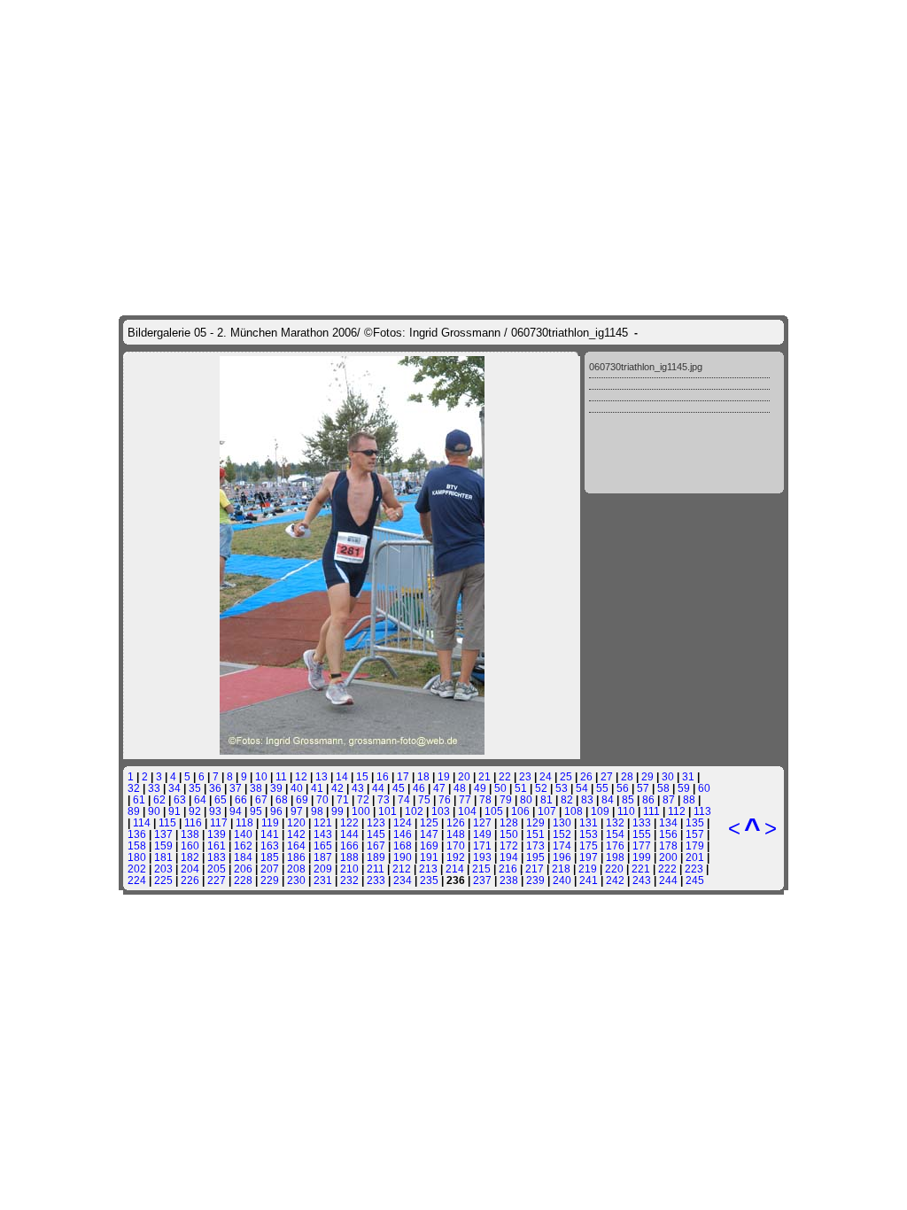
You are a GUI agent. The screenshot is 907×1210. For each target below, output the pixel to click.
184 (243, 857)
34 (174, 788)
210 (349, 868)
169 (429, 845)
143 (323, 834)
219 (587, 868)
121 (323, 822)
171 (482, 845)
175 (588, 845)
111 (651, 811)
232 (349, 880)
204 (190, 868)
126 (455, 822)
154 (615, 834)
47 (439, 788)
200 (668, 857)
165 (323, 845)
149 (482, 834)
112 (677, 811)
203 (163, 868)
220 (614, 868)
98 (317, 811)
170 (455, 845)
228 (243, 880)
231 (323, 880)
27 (607, 776)
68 (281, 799)
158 (137, 845)
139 (216, 834)
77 (465, 799)
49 (480, 788)
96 (276, 811)
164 (296, 845)
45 (398, 788)
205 (216, 868)
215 (481, 868)
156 (668, 834)
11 (281, 776)
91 (174, 811)
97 (297, 811)
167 (376, 845)
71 (343, 799)
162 (243, 845)
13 (321, 776)
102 (414, 811)
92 (195, 811)
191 (429, 857)
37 (235, 788)
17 (403, 776)
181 (163, 857)
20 (464, 776)
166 (349, 845)
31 (688, 776)
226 (190, 880)
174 (562, 845)
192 (455, 857)
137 (163, 834)
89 (134, 811)
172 (509, 845)
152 (562, 834)
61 (139, 799)
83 (587, 799)
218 (561, 868)
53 (561, 788)
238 (509, 880)
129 (535, 822)
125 (429, 822)
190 (402, 857)
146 (402, 834)
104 (467, 811)
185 (269, 857)
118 (244, 822)
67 (261, 799)
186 (296, 857)
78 (485, 799)
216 (508, 868)
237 (482, 880)
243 (641, 880)
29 (647, 776)
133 (641, 822)
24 (545, 776)
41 (317, 788)
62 (159, 799)
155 (641, 834)
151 (535, 834)
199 (641, 857)
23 (525, 776)
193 (482, 857)
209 (323, 868)
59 (684, 788)
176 (615, 845)
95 (256, 811)
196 (562, 857)
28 (627, 776)
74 (404, 799)
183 (216, 857)
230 (296, 880)
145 (376, 834)
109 (600, 811)
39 (276, 788)
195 (535, 857)
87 (669, 799)
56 (622, 788)
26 (586, 776)
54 (582, 788)
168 (402, 845)
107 (547, 811)
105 (494, 811)
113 (702, 811)
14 (342, 776)
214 (455, 868)
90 (154, 811)
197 (588, 857)
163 (269, 845)
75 (424, 799)
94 (235, 811)
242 (615, 880)
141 (269, 834)
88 (689, 799)
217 (534, 868)
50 (500, 788)
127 (482, 822)
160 (190, 845)
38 (256, 788)
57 (643, 788)
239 (535, 880)
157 (695, 834)
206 (243, 868)
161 (216, 845)
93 (215, 811)
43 (358, 788)
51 (521, 788)
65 (220, 799)
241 (588, 880)
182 (190, 857)
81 (546, 799)
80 (526, 799)
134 (668, 822)
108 (573, 811)
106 (520, 811)
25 (566, 776)
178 (668, 845)
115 (167, 822)
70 (322, 799)
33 (154, 788)
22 (505, 776)
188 (349, 857)
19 (444, 776)
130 (562, 822)
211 (375, 868)
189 (376, 857)
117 (219, 822)
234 (402, 880)
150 (509, 834)
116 (193, 822)
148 (455, 834)
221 (641, 868)
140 (243, 834)
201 (695, 857)
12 (301, 776)
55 (602, 788)
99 (337, 811)
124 (402, 822)
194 (509, 857)
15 (362, 776)
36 (215, 788)
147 (429, 834)
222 (667, 868)
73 (383, 799)
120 (296, 822)
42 (337, 788)
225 (163, 880)
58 (663, 788)
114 (142, 822)
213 (428, 868)
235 (429, 880)
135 (695, 822)
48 (460, 788)
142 (296, 834)
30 (668, 776)
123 (376, 822)
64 (200, 799)
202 (137, 868)
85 (628, 799)
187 (323, 857)
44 (378, 788)
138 (190, 834)
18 (423, 776)
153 (588, 834)
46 (419, 788)
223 (694, 868)
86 (648, 799)
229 (269, 880)
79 (506, 799)
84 (607, 799)
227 (216, 880)
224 (137, 880)
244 (668, 880)
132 (615, 822)
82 (567, 799)
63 (180, 799)
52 (541, 788)
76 (444, 799)
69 (302, 799)
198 (615, 857)
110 (626, 811)
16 (382, 776)
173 (535, 845)
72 (363, 799)
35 (195, 788)
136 (137, 834)
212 (401, 868)
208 (296, 868)
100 (361, 811)
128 (509, 822)
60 (704, 788)
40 (297, 788)
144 (349, 834)
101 (387, 811)
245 (695, 880)
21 (484, 776)
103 (440, 811)
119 (270, 822)
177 (641, 845)
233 (376, 880)
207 (269, 868)
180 (137, 857)
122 (349, 822)
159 (163, 845)
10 (261, 776)
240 (562, 880)
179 (695, 845)
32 (134, 788)
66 (241, 799)
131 (588, 822)
